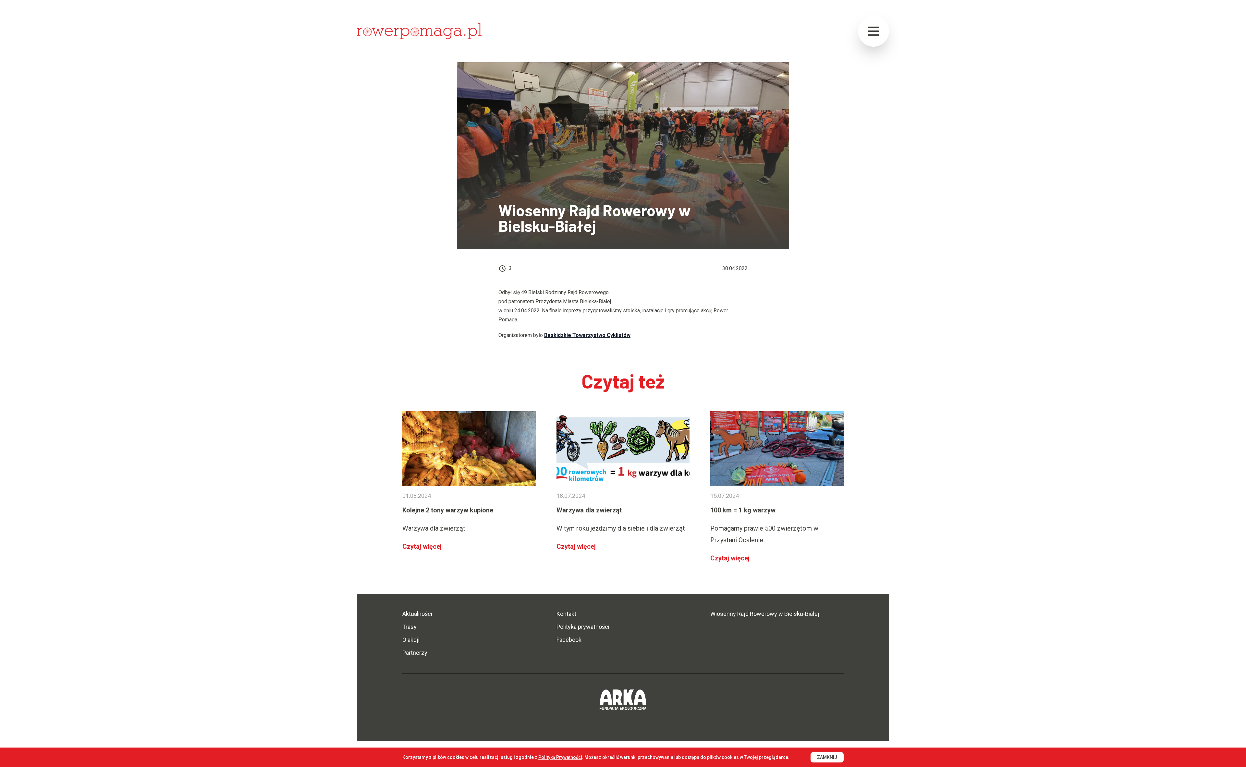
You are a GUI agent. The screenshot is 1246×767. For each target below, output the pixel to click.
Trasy (409, 626)
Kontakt (566, 613)
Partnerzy (414, 652)
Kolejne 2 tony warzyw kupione (447, 510)
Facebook (568, 639)
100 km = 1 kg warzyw (743, 510)
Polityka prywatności (582, 626)
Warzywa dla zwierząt (589, 510)
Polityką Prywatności (560, 757)
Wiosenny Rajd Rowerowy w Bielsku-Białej (764, 613)
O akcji (411, 639)
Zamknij (827, 757)
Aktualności (417, 613)
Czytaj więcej (422, 546)
